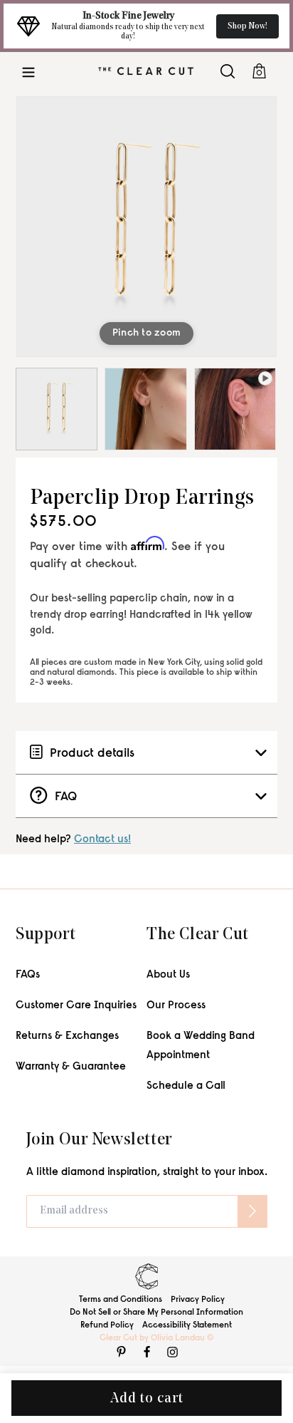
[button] (28, 70)
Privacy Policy (198, 1299)
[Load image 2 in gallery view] (145, 409)
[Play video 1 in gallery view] (235, 409)
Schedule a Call (185, 1086)
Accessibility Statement (187, 1325)
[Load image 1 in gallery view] (56, 409)
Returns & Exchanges (67, 1036)
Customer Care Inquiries (76, 1005)
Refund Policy (107, 1325)
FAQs (28, 975)
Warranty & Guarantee (71, 1067)
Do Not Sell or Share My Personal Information (156, 1312)
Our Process (176, 1005)
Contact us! (102, 839)
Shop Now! (247, 26)
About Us (168, 975)
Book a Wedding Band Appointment (200, 1046)
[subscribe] (252, 1211)
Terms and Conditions (120, 1299)
